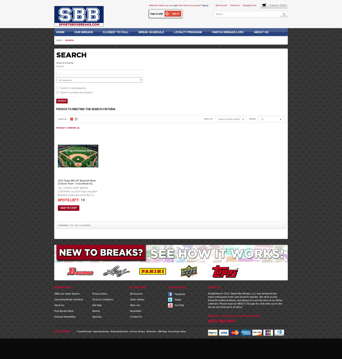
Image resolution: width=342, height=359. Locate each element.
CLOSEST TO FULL (116, 32)
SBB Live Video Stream (66, 293)
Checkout (234, 5)
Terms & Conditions (102, 299)
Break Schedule (151, 32)
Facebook (179, 294)
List (76, 119)
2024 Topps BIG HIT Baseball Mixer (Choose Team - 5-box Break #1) (77, 182)
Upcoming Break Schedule (68, 299)
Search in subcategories (73, 88)
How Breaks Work (63, 311)
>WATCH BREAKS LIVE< (228, 32)
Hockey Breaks (137, 331)
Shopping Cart (249, 5)
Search (69, 40)
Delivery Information (65, 316)
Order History (137, 299)
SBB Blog (162, 331)
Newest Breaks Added (229, 119)
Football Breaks (84, 331)
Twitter (177, 299)
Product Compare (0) (67, 128)
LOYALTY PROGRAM (188, 32)
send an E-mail (251, 316)
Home (60, 32)
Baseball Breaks (101, 331)
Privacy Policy (99, 293)
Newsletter (136, 311)
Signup (205, 5)
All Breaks (151, 331)
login (175, 5)
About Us (261, 32)
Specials (97, 316)
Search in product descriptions (76, 92)
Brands (96, 311)
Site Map (97, 305)
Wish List (135, 305)
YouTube (179, 305)
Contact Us (136, 316)
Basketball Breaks (119, 331)
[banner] (171, 253)
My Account (221, 5)
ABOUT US (243, 303)
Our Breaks (83, 32)
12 (262, 119)
